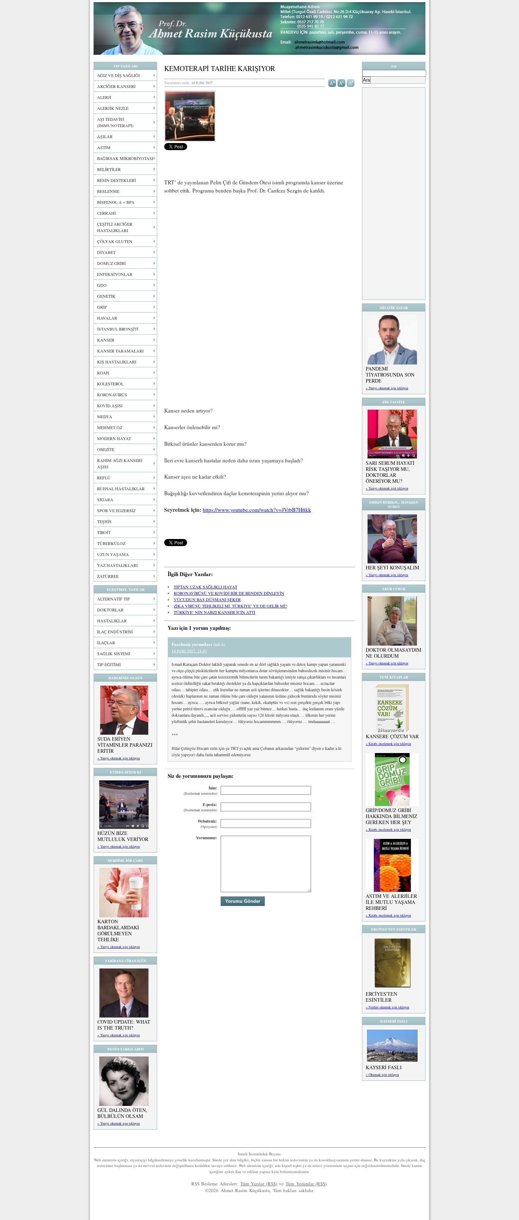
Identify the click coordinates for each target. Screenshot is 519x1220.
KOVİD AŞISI (110, 405)
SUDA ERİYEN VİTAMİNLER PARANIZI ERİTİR (125, 744)
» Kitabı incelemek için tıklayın (388, 743)
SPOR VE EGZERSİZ (116, 510)
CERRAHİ (106, 213)
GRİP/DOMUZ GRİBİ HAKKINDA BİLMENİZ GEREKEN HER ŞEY (391, 816)
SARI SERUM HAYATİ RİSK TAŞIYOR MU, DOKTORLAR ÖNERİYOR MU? (390, 472)
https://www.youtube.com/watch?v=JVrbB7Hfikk (257, 509)
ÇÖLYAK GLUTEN (114, 241)
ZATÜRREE (108, 576)
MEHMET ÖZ (109, 427)
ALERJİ (104, 97)
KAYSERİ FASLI (384, 1067)
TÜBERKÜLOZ (111, 543)
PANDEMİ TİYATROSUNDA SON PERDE (390, 374)
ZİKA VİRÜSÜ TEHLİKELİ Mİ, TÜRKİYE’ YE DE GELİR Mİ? (230, 606)
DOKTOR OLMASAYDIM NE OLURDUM (393, 652)
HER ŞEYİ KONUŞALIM (392, 567)
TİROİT (104, 532)
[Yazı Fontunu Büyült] (332, 82)
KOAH (103, 372)
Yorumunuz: (206, 838)
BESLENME (108, 191)
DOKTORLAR (110, 609)
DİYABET (106, 252)
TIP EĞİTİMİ (109, 664)
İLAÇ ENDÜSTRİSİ (115, 631)
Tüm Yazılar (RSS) (258, 1183)
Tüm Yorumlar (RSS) (306, 1183)
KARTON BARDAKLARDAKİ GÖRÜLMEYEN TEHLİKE (118, 930)
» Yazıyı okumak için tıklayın (118, 758)
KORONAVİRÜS (112, 394)
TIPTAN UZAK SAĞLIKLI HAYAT (205, 587)
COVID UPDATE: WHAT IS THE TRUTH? (123, 1024)
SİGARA (105, 499)
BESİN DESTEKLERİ (116, 180)
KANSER (105, 340)
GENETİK (106, 296)
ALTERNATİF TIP (113, 599)
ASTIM (104, 147)
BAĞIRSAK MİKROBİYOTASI (125, 158)
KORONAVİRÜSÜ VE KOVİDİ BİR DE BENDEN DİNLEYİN (229, 593)
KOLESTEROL (110, 383)
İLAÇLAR (106, 642)
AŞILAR (105, 136)
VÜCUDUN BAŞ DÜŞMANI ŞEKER (207, 599)
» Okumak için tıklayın (382, 1074)
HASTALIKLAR (112, 620)
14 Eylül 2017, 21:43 (189, 650)
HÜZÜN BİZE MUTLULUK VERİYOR (122, 836)
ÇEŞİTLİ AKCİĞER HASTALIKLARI (114, 227)
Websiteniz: (207, 823)
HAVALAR (107, 318)
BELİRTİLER (109, 169)
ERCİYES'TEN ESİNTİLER (381, 996)
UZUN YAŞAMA (113, 554)
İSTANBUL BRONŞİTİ (117, 329)
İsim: (200, 790)
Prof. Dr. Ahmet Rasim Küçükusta (259, 28)
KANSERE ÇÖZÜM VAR (392, 736)
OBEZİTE (105, 449)
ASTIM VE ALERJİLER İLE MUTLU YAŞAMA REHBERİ (391, 902)
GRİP (102, 307)
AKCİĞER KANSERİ (116, 86)
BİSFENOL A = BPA (116, 202)
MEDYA (104, 416)
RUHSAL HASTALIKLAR (121, 488)
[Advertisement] (259, 252)
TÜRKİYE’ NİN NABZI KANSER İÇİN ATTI (214, 612)
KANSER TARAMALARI (120, 351)
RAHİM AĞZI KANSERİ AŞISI (119, 463)
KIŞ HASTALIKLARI (116, 362)
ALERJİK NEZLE (113, 108)
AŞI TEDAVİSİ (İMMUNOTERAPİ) (115, 122)
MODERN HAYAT (114, 438)
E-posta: (200, 807)
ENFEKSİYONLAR (114, 274)
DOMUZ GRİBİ (111, 263)
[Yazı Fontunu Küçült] (342, 82)
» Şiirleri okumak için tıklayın (387, 1007)
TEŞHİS (104, 521)
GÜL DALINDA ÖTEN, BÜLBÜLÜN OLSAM (122, 1113)
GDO (102, 285)
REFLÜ (104, 477)
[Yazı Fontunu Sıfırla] (351, 82)
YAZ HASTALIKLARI (117, 565)
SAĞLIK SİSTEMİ (113, 653)
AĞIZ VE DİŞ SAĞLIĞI (118, 75)
